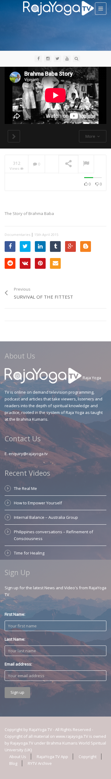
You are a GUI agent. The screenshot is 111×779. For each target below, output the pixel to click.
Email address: (18, 664)
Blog (13, 763)
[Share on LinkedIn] (40, 246)
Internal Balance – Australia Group (46, 517)
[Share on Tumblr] (55, 246)
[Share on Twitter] (25, 246)
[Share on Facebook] (10, 246)
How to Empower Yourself (38, 503)
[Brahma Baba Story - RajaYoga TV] (58, 7)
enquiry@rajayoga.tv (28, 453)
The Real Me (25, 488)
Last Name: (15, 639)
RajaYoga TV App (52, 756)
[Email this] (55, 263)
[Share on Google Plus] (70, 246)
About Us (17, 756)
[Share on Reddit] (10, 263)
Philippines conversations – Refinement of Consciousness (53, 535)
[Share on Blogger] (85, 246)
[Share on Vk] (25, 263)
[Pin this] (40, 263)
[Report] (86, 164)
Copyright (88, 756)
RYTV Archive (40, 763)
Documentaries (17, 234)
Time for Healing (29, 553)
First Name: (15, 614)
